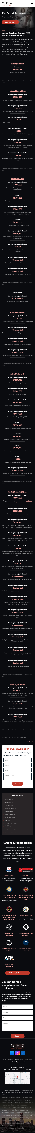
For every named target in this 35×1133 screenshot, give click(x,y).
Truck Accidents (17, 179)
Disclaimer (27, 1123)
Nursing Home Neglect (11, 823)
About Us (10, 1060)
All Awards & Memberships (17, 973)
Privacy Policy (5, 1125)
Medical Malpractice (17, 374)
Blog (16, 1062)
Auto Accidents (9, 802)
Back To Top (30, 741)
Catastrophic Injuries (10, 817)
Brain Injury (8, 820)
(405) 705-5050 (19, 1067)
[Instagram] (17, 1053)
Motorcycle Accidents (10, 808)
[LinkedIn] (23, 1053)
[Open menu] (31, 3)
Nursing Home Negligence (17, 492)
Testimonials (28, 1060)
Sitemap (12, 1125)
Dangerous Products (17, 312)
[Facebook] (12, 1053)
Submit (17, 784)
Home (3, 30)
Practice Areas (19, 1060)
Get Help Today (10, 22)
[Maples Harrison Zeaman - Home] (7, 3)
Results (12, 1062)
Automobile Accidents (17, 91)
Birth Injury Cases (17, 684)
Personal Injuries (9, 799)
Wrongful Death (17, 63)
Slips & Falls (8, 826)
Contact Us (22, 1062)
